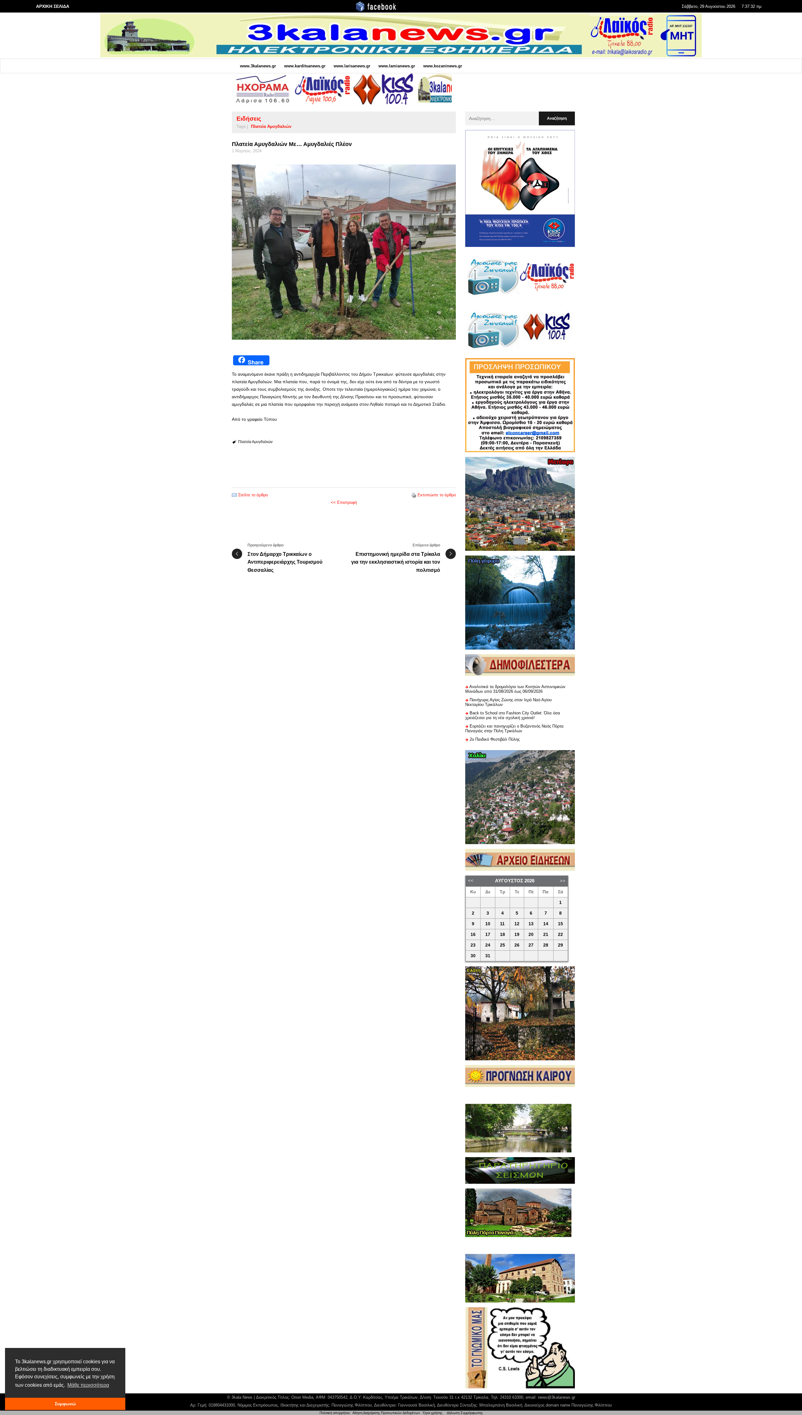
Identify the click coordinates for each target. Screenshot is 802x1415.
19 (516, 934)
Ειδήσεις (249, 118)
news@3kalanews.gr (556, 1397)
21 (545, 934)
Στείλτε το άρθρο (253, 495)
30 (473, 955)
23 (473, 945)
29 (560, 945)
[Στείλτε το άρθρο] (234, 495)
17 (487, 934)
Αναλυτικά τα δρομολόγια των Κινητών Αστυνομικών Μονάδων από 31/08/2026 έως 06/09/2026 (515, 689)
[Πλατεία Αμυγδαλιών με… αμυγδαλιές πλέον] (344, 252)
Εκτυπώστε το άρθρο (437, 495)
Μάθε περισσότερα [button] (88, 1385)
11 (502, 924)
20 (531, 934)
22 (560, 934)
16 (473, 934)
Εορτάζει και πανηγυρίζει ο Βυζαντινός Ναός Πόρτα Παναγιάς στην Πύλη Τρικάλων (514, 728)
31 (487, 955)
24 (487, 945)
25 (502, 945)
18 (502, 934)
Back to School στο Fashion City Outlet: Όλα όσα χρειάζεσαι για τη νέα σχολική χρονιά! (512, 715)
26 (516, 945)
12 (516, 924)
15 (560, 924)
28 (545, 945)
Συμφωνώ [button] (65, 1403)
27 (531, 945)
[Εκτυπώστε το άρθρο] (413, 495)
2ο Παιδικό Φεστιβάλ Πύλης (495, 739)
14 (545, 924)
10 (487, 924)
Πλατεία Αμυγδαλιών (271, 126)
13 (531, 924)
